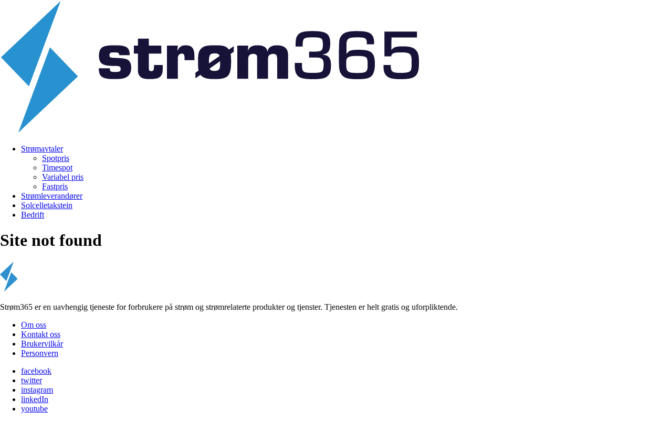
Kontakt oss (40, 334)
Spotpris (55, 158)
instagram (37, 389)
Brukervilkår (42, 343)
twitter (31, 380)
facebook (36, 370)
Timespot (57, 167)
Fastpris (55, 186)
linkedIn (34, 399)
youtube (34, 408)
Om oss (33, 324)
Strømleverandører (51, 195)
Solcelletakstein (46, 205)
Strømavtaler (42, 148)
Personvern (39, 353)
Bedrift (32, 214)
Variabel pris (62, 176)
